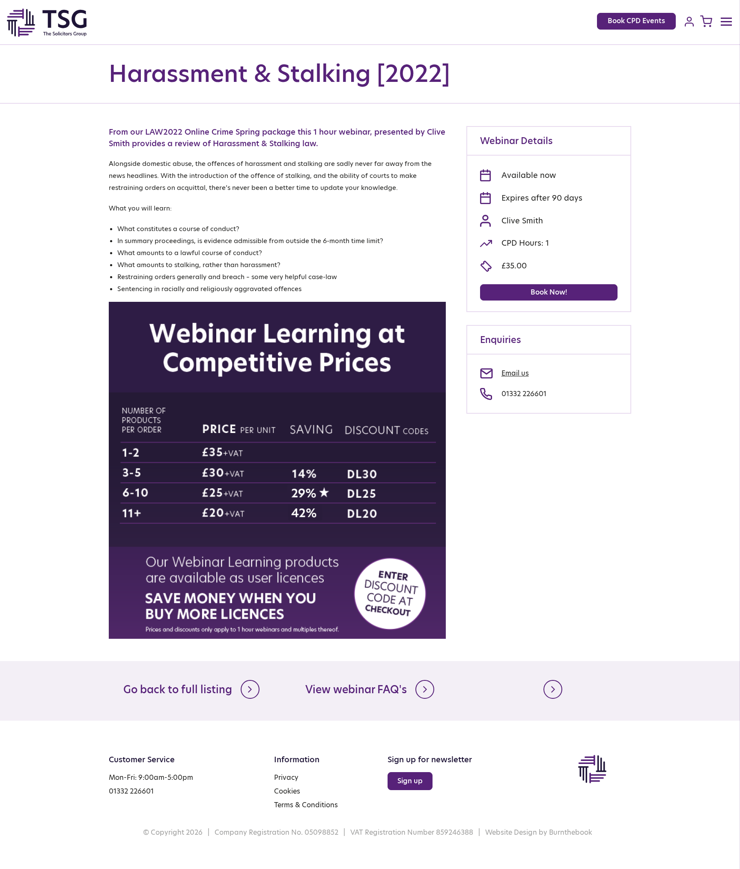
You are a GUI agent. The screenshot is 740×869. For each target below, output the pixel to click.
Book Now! (549, 292)
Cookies (287, 791)
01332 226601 (523, 394)
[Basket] (706, 21)
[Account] (689, 21)
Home (56, 23)
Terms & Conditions (306, 805)
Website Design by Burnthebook (538, 832)
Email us (515, 373)
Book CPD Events (636, 21)
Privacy (286, 777)
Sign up (410, 781)
